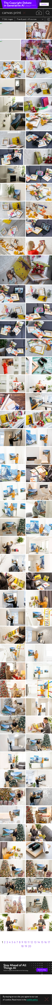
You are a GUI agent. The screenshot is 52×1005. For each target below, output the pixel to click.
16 (45, 942)
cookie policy (32, 1000)
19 (26, 946)
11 (28, 942)
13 (35, 942)
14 (38, 942)
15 (42, 942)
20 (29, 946)
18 (22, 946)
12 (32, 942)
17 (49, 942)
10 (25, 942)
